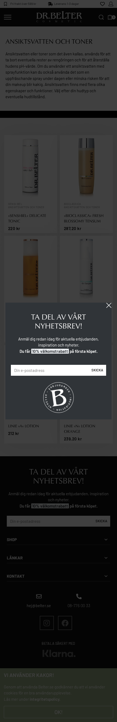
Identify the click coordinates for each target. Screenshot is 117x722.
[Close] (109, 305)
